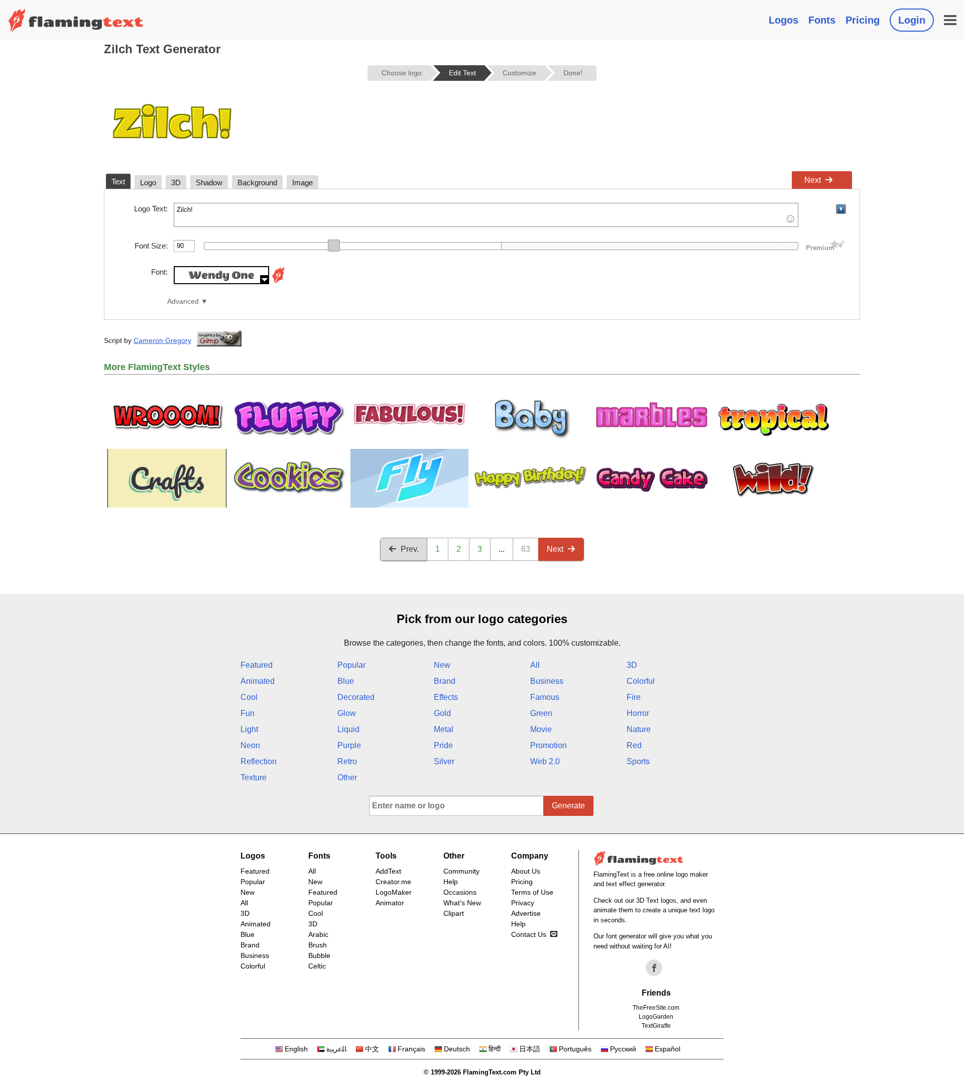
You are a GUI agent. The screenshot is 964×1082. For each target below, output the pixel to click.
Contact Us (528, 934)
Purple (349, 745)
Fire (634, 697)
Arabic (318, 934)
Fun (247, 713)
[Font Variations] (278, 281)
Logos (783, 20)
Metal (443, 729)
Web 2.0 (545, 761)
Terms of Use (532, 892)
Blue (345, 681)
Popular (351, 665)
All (535, 665)
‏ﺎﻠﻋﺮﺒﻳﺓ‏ (336, 1049)
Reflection (258, 761)
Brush (317, 945)
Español (667, 1049)
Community (461, 871)
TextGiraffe (656, 1025)
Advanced (183, 301)
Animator (390, 903)
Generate (568, 805)
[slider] (334, 245)
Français (411, 1049)
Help (450, 882)
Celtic (317, 966)
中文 (372, 1049)
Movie (541, 729)
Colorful (641, 681)
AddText (388, 871)
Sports (638, 761)
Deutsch (457, 1049)
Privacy (522, 903)
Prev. (410, 549)
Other (347, 777)
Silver (444, 761)
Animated (257, 681)
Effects (446, 697)
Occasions (459, 892)
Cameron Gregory (162, 340)
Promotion (548, 745)
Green (541, 713)
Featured (256, 665)
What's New (462, 903)
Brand (444, 681)
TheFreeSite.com (656, 1007)
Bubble (319, 955)
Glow (346, 713)
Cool (249, 697)
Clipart (453, 913)
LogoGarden (656, 1016)
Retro (347, 761)
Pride (443, 745)
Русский (623, 1049)
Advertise (526, 913)
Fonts (821, 20)
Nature (639, 729)
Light (249, 729)
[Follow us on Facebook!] (654, 968)
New (442, 665)
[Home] (76, 20)
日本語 (529, 1049)
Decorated (356, 697)
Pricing (863, 20)
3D (632, 665)
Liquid (348, 729)
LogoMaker (394, 892)
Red (634, 745)
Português (575, 1049)
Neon (250, 745)
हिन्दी (495, 1049)
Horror (638, 713)
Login (911, 20)
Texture (253, 777)
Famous (544, 697)
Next (812, 180)
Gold (442, 713)
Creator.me (393, 882)
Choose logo (402, 73)
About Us (525, 871)
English (296, 1049)
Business (546, 681)
